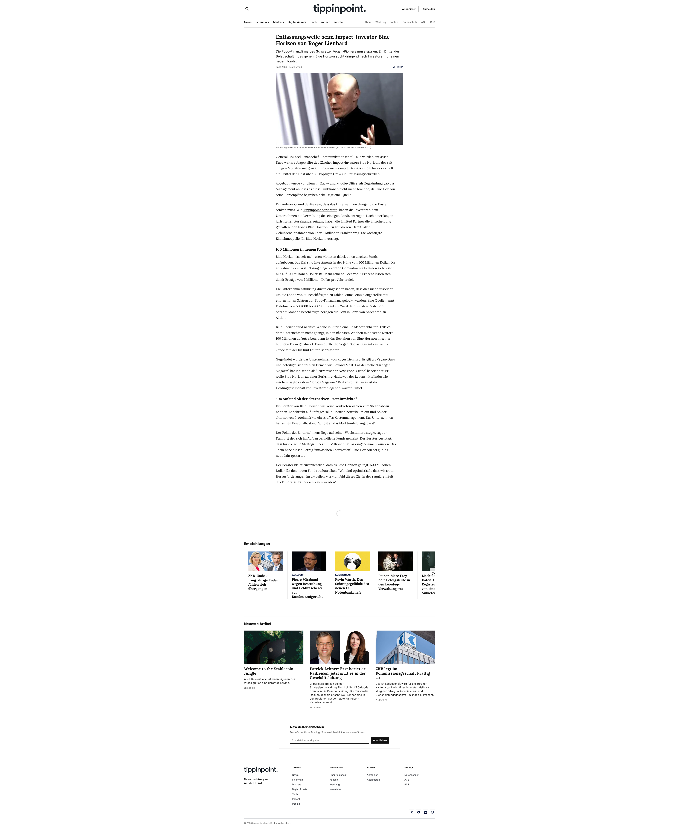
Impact (325, 22)
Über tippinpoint (338, 774)
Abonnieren (409, 8)
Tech (313, 22)
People (338, 22)
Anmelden (429, 8)
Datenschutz (410, 22)
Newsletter (336, 789)
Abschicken (380, 740)
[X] (411, 812)
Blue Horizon (369, 162)
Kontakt (394, 22)
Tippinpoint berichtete (320, 210)
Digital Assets (297, 22)
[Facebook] (418, 812)
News (248, 22)
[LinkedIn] (425, 812)
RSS (432, 22)
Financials (262, 22)
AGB (423, 22)
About (368, 22)
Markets (278, 22)
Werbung (380, 22)
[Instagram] (432, 812)
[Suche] (247, 9)
